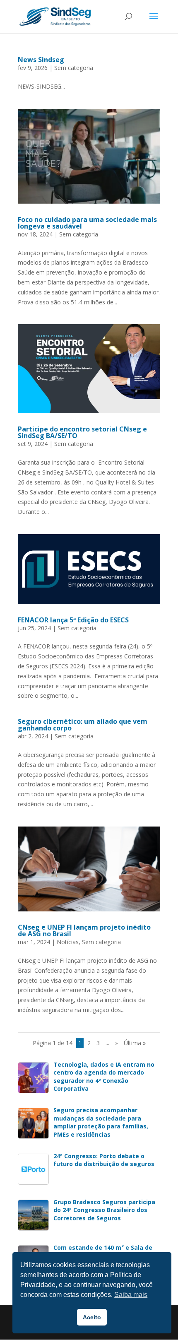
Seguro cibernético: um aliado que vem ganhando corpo (82, 725)
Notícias (68, 942)
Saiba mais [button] (130, 1294)
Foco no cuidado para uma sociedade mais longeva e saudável (87, 223)
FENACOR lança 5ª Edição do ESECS (73, 619)
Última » (135, 1043)
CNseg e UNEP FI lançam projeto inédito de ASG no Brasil (84, 930)
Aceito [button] (92, 1317)
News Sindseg (41, 59)
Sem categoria (73, 68)
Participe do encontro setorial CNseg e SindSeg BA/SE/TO (82, 432)
